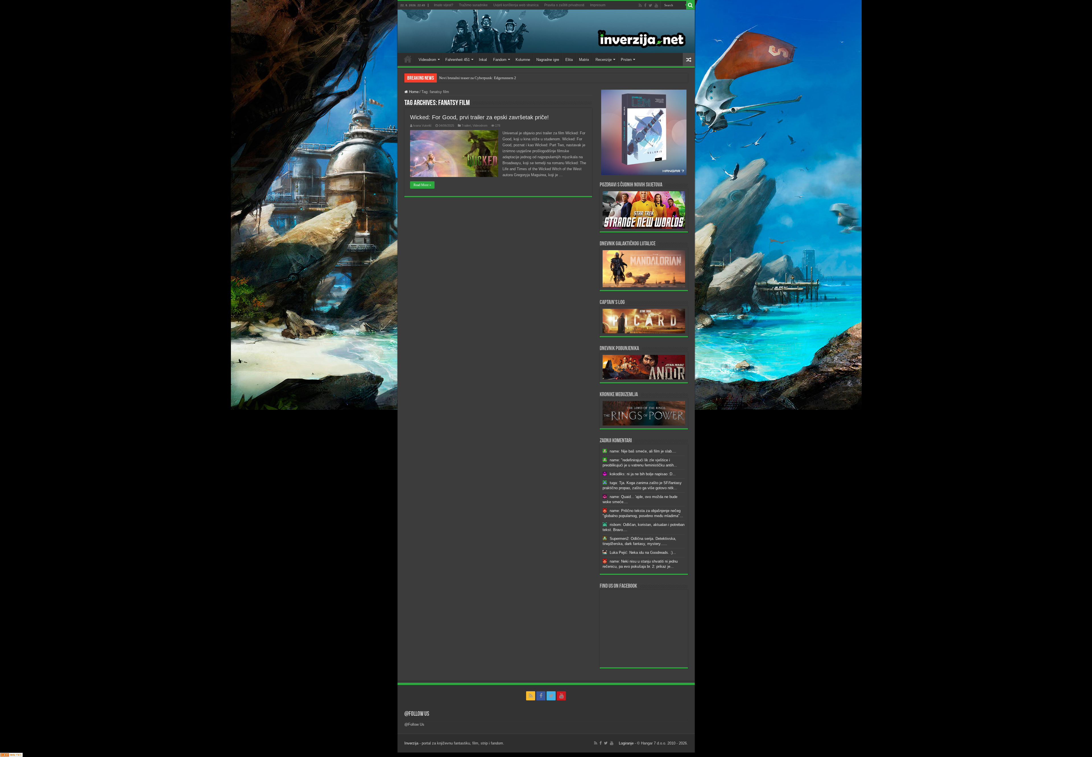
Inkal (483, 59)
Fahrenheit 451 (457, 59)
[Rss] (640, 5)
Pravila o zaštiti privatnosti (564, 5)
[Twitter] (650, 5)
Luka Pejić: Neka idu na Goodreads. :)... (643, 552)
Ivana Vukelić (422, 125)
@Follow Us (416, 714)
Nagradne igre (547, 59)
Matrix (584, 59)
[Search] (690, 5)
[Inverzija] (546, 31)
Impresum (597, 5)
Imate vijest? (443, 5)
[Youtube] (656, 5)
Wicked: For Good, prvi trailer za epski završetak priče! (479, 117)
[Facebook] (645, 5)
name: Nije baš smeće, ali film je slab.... (643, 451)
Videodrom (427, 59)
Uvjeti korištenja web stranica (516, 5)
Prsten (626, 59)
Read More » (422, 185)
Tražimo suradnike (473, 5)
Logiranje (626, 743)
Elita (569, 59)
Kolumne (523, 59)
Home (407, 59)
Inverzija (411, 743)
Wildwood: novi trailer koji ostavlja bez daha (474, 78)
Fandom (499, 59)
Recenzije (603, 59)
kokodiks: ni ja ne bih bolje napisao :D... (643, 474)
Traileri (466, 125)
